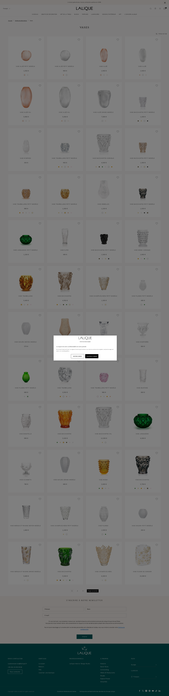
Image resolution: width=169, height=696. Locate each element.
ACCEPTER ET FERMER (92, 356)
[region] (85, 348)
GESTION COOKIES (77, 356)
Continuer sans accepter (85, 341)
